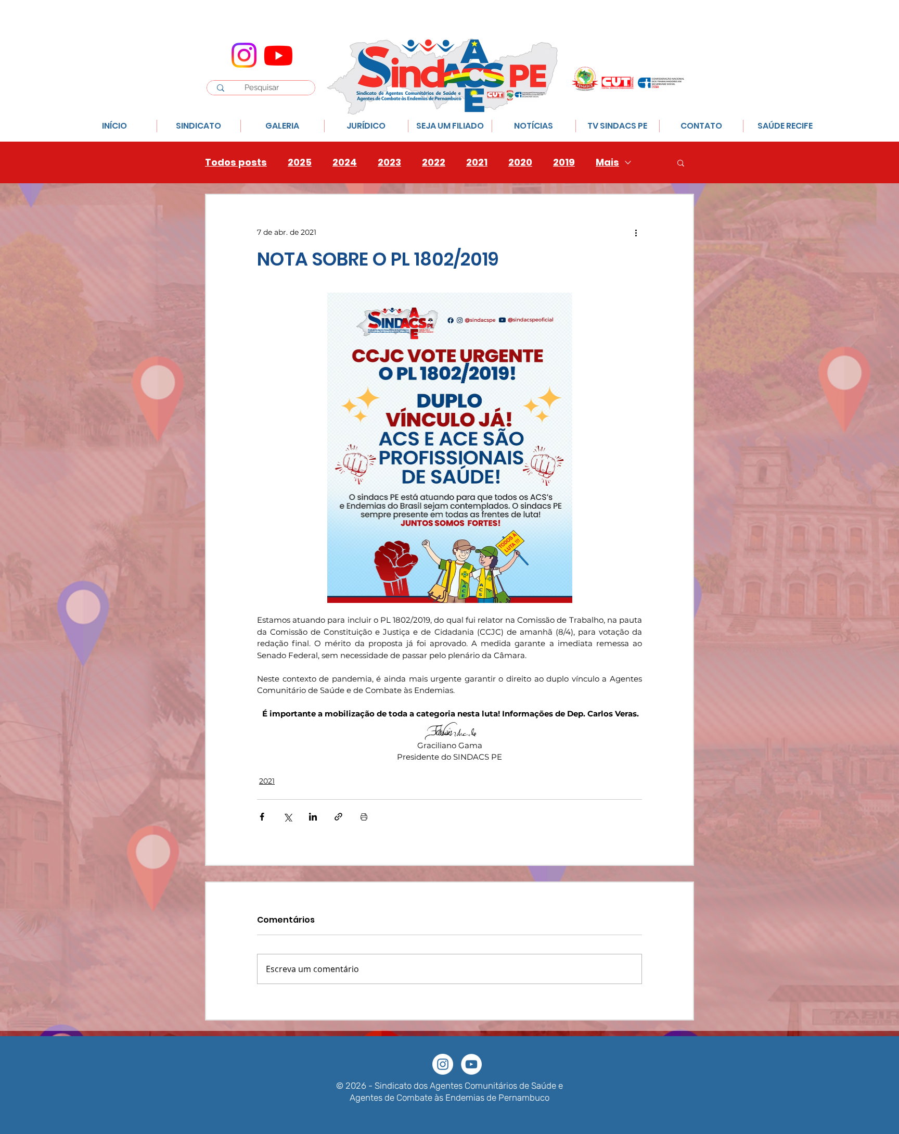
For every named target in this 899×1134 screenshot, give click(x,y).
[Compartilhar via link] (338, 817)
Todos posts (236, 162)
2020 (520, 162)
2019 (564, 162)
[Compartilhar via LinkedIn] (313, 817)
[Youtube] (278, 55)
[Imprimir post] (364, 817)
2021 (476, 162)
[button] (681, 162)
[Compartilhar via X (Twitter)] (287, 817)
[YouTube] (471, 1064)
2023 (389, 162)
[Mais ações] (636, 232)
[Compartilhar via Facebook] (262, 817)
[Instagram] (244, 55)
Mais (607, 162)
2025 (300, 162)
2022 (433, 162)
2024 (344, 162)
